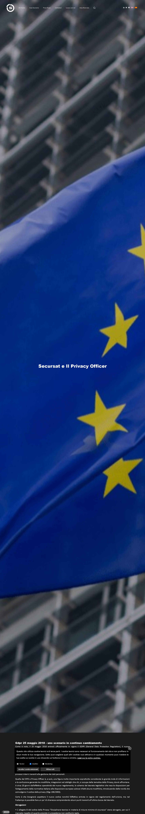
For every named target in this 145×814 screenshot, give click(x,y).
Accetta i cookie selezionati (28, 769)
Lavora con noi (70, 8)
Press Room (47, 8)
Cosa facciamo (34, 8)
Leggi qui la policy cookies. (89, 758)
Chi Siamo (22, 8)
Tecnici (21, 764)
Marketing (48, 764)
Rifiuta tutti (50, 769)
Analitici (35, 764)
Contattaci (58, 8)
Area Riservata (84, 8)
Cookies (5, 812)
